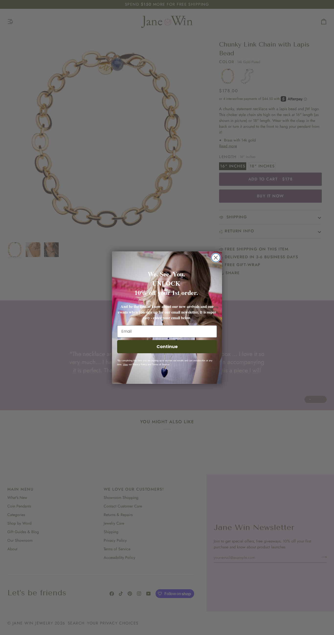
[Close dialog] (216, 257)
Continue (167, 346)
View (125, 364)
